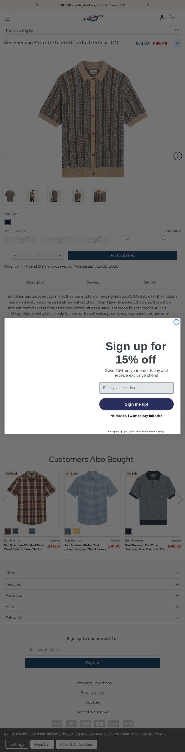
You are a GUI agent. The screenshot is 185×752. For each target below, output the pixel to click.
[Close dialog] (176, 322)
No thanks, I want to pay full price (136, 416)
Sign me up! (136, 404)
